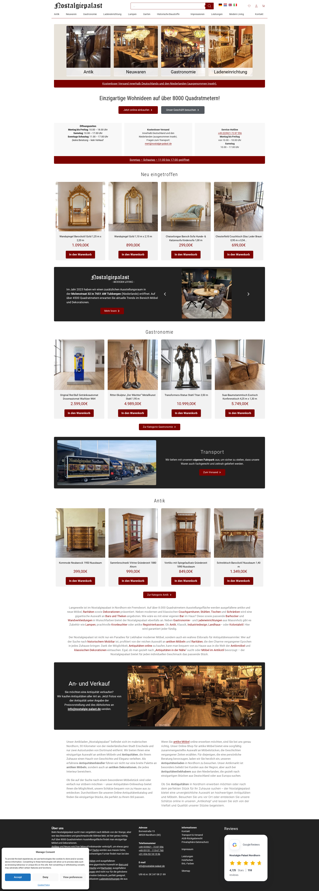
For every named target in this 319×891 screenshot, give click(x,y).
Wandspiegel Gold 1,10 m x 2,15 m (133, 236)
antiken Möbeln (175, 641)
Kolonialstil (236, 624)
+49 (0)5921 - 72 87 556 (151, 847)
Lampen (90, 624)
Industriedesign (197, 624)
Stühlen (205, 611)
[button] (165, 294)
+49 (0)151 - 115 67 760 (151, 850)
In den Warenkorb (80, 254)
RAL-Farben (188, 863)
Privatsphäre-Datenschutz (195, 842)
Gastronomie (181, 620)
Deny (45, 877)
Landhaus (214, 624)
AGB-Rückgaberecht (192, 838)
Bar (182, 616)
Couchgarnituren (189, 611)
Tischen (216, 611)
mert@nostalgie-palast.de (158, 143)
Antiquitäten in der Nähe (171, 650)
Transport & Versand (192, 835)
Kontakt (186, 831)
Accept (18, 877)
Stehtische (90, 868)
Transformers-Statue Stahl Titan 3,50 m (186, 395)
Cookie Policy (44, 885)
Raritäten (88, 611)
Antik (173, 624)
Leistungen (187, 856)
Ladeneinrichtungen (210, 620)
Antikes (55, 846)
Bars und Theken (115, 616)
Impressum (187, 849)
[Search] (209, 6)
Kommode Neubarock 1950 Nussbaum (80, 562)
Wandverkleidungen (80, 620)
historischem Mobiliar (101, 641)
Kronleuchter (119, 624)
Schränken (233, 611)
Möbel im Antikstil (212, 650)
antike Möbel (181, 741)
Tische (95, 850)
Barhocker (232, 616)
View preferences (72, 877)
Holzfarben (187, 860)
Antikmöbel (238, 645)
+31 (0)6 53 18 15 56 (149, 854)
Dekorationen (111, 611)
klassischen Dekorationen (90, 650)
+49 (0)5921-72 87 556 (230, 133)
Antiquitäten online (140, 645)
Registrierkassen (153, 624)
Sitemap (186, 871)
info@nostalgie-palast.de (84, 709)
